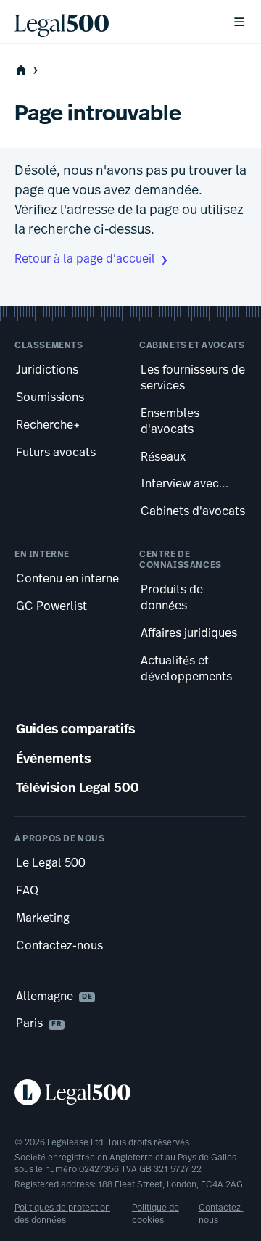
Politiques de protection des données (62, 1214)
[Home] (111, 22)
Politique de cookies (155, 1214)
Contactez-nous (221, 1214)
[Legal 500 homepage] (130, 1092)
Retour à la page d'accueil (84, 259)
